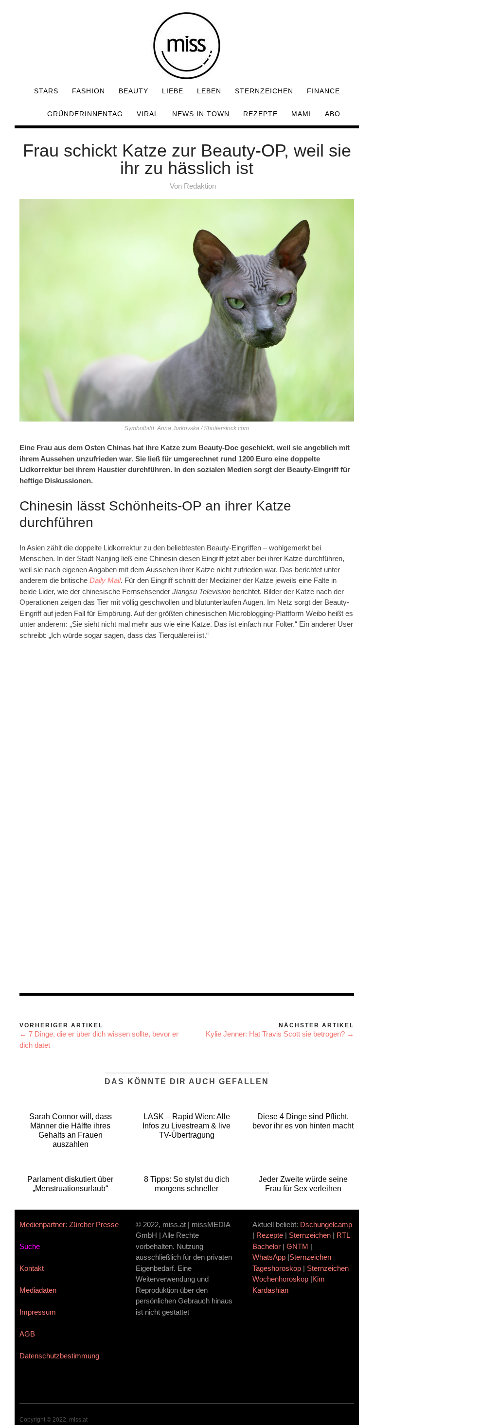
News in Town (201, 114)
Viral (148, 114)
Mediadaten (37, 1290)
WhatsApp (268, 1257)
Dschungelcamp (326, 1224)
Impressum (37, 1312)
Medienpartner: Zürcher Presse (69, 1224)
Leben (209, 91)
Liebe (172, 91)
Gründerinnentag (85, 114)
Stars (46, 91)
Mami (301, 114)
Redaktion (200, 186)
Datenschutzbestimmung (59, 1356)
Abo (332, 114)
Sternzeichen (264, 91)
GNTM (297, 1246)
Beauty (133, 91)
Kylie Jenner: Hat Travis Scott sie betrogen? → (280, 1034)
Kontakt (31, 1268)
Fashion (88, 91)
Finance (323, 91)
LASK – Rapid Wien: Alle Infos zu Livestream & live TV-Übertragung (186, 1125)
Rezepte (260, 114)
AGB (27, 1334)
